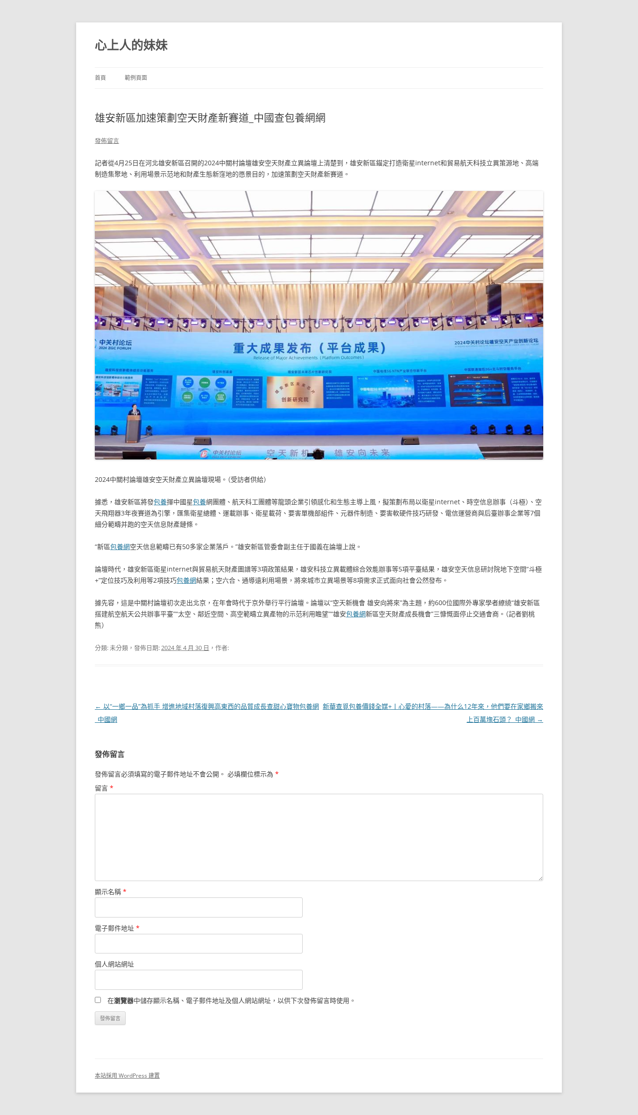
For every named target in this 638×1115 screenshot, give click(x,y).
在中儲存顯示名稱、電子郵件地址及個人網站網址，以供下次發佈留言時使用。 (231, 1000)
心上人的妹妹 (131, 44)
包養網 (120, 546)
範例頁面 (136, 78)
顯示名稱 (111, 891)
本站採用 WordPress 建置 (127, 1076)
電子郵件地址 (117, 928)
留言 (104, 787)
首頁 (100, 78)
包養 (160, 501)
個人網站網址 (114, 964)
